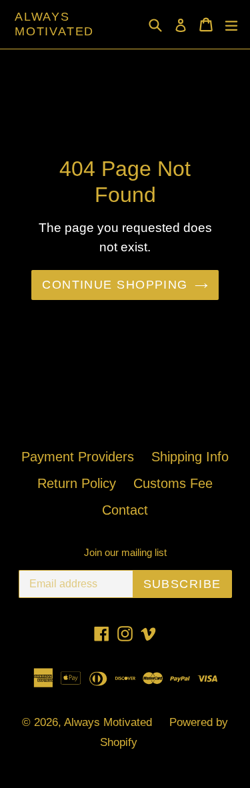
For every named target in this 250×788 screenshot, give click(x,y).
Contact (125, 510)
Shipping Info (190, 456)
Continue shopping (114, 284)
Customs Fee (173, 483)
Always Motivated (54, 24)
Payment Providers (77, 456)
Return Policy (76, 483)
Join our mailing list (125, 552)
